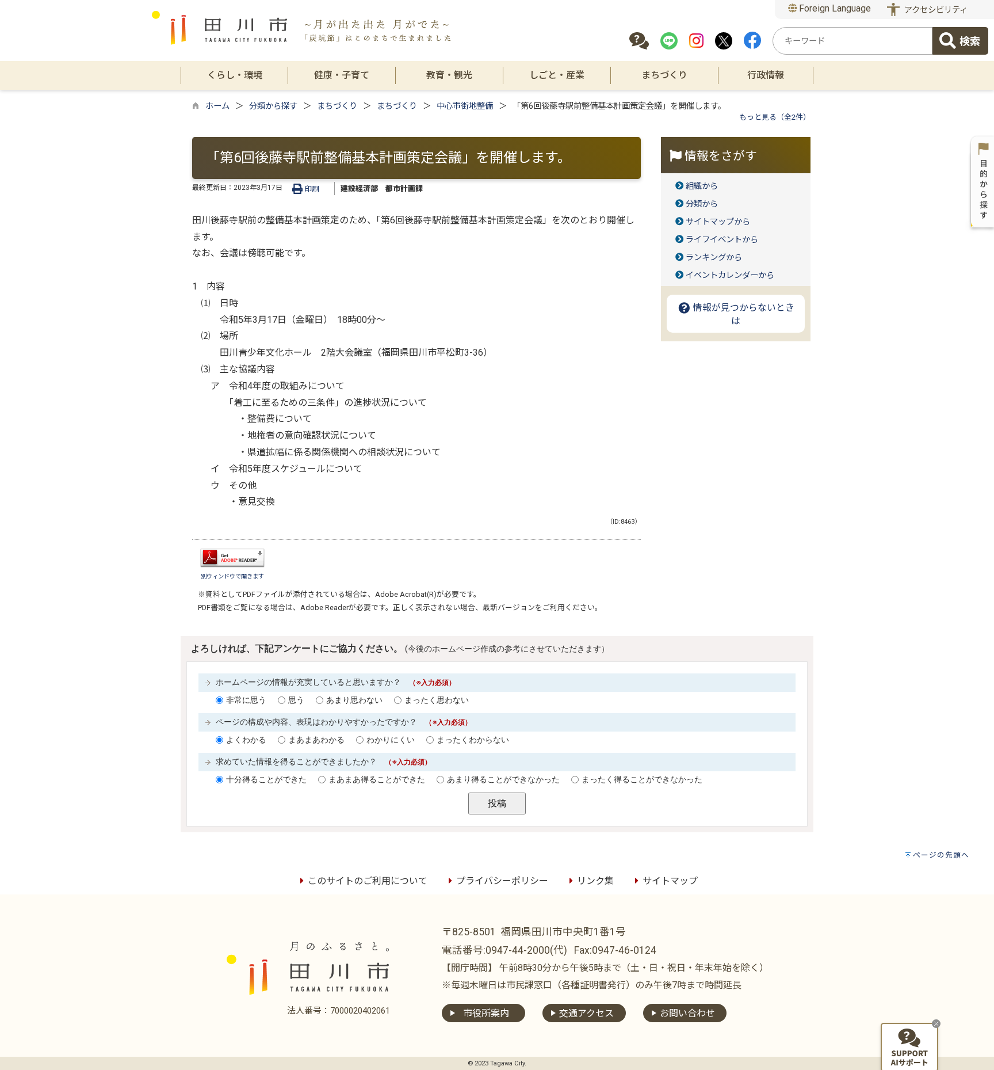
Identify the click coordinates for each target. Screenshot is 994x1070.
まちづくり (337, 106)
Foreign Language (834, 8)
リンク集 (595, 880)
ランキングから (714, 257)
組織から (702, 186)
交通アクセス (586, 1013)
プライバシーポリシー (502, 880)
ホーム (217, 106)
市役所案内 (486, 1013)
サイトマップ (670, 880)
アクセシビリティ (936, 10)
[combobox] (852, 40)
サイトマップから (718, 222)
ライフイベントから (722, 240)
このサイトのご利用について (367, 880)
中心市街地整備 (465, 106)
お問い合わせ (687, 1013)
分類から (702, 204)
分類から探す (273, 106)
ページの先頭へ (941, 855)
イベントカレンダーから (730, 275)
